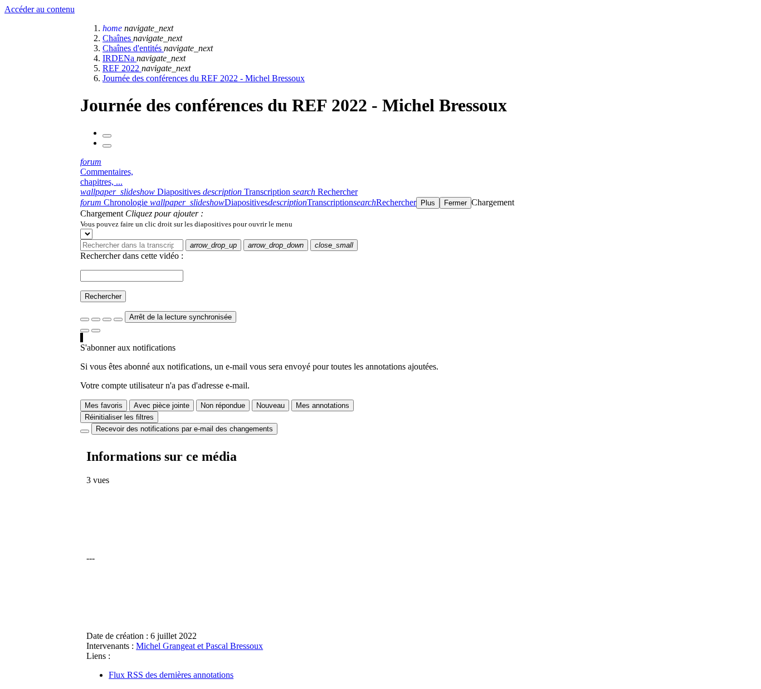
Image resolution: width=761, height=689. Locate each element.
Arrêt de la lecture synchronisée (180, 317)
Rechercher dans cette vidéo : (131, 255)
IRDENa (119, 58)
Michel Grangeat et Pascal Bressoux (199, 646)
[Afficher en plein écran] (84, 319)
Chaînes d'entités (133, 48)
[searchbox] (131, 245)
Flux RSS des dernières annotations (171, 675)
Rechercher (103, 296)
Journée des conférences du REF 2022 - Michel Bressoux (204, 78)
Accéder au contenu (39, 9)
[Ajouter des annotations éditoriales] (95, 330)
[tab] (141, 191)
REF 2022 (122, 68)
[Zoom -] (107, 319)
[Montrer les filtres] (95, 319)
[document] (418, 224)
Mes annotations (322, 405)
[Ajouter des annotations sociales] (84, 330)
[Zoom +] (118, 319)
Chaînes (118, 38)
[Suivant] (107, 145)
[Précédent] (107, 135)
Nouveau (270, 405)
